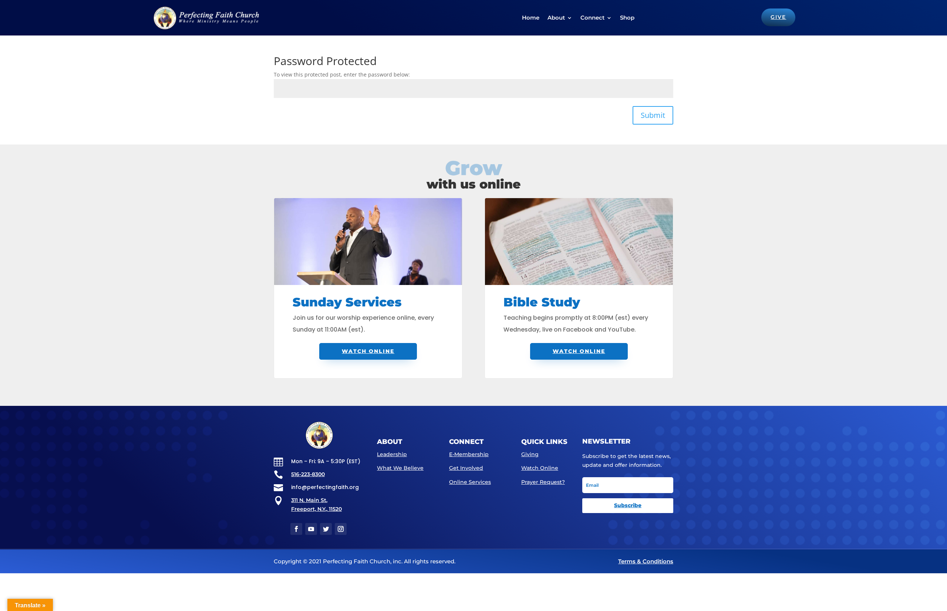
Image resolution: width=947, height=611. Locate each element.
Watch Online (368, 351)
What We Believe (400, 468)
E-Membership (469, 454)
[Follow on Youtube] (311, 529)
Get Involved (466, 468)
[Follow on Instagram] (341, 529)
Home (530, 17)
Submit (653, 115)
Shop (627, 17)
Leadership (392, 454)
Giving (530, 454)
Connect (592, 17)
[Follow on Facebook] (296, 529)
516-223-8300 (308, 474)
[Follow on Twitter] (326, 529)
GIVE (778, 17)
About (556, 17)
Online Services (470, 482)
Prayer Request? (543, 482)
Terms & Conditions (645, 561)
